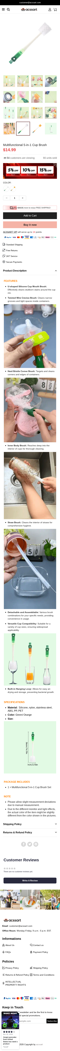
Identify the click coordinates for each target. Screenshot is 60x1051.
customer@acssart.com (20, 926)
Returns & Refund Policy (17, 975)
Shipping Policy (40, 968)
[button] (30, 880)
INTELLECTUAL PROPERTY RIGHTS (15, 983)
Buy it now (30, 224)
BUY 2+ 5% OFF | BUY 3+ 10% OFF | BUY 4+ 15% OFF (30, 2)
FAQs (8, 952)
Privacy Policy (12, 968)
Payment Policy (40, 952)
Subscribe (52, 1021)
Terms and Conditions (43, 975)
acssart (39, 1044)
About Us (9, 945)
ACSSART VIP (10, 232)
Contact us (38, 945)
